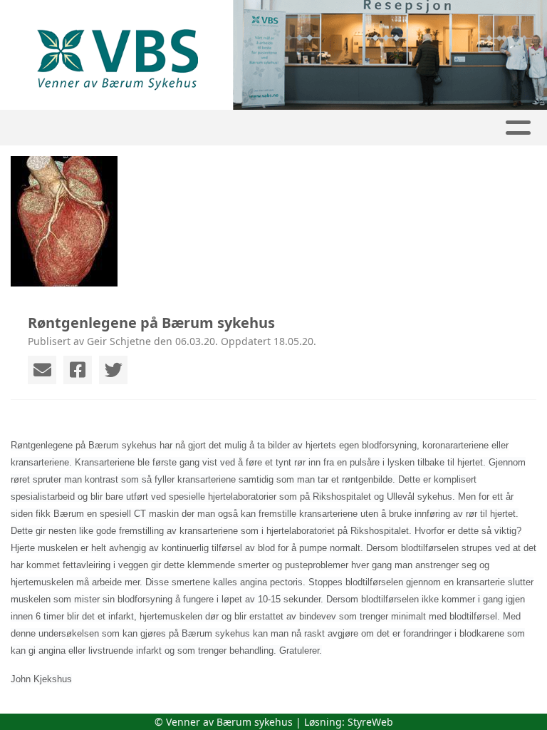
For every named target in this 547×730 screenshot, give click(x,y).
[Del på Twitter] (113, 370)
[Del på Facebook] (77, 370)
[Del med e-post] (42, 370)
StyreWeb (370, 722)
